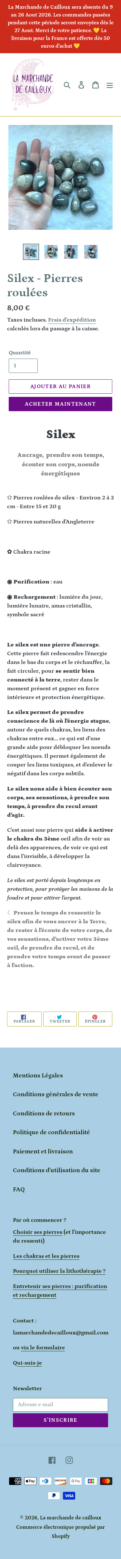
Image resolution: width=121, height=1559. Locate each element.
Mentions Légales (38, 1075)
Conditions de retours (44, 1113)
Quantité (20, 353)
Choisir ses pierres (37, 1232)
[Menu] (110, 85)
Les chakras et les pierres (46, 1256)
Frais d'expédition (72, 320)
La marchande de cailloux (70, 1518)
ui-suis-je (29, 1363)
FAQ (19, 1189)
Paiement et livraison (43, 1151)
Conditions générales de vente (55, 1094)
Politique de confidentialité (51, 1132)
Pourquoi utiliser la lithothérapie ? (59, 1271)
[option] (31, 252)
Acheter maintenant (60, 404)
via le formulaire (43, 1347)
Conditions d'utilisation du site (56, 1170)
